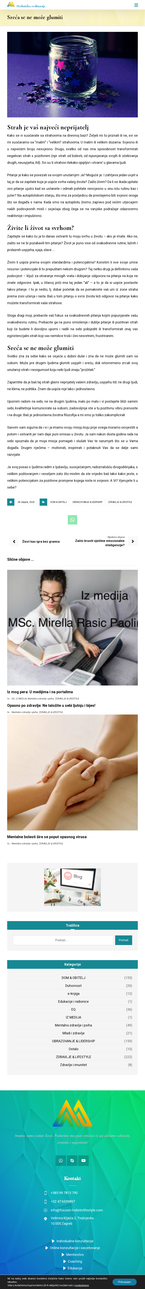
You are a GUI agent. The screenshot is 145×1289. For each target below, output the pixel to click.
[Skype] (72, 1160)
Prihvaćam (124, 1282)
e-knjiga (73, 994)
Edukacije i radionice (73, 1001)
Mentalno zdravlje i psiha (41, 698)
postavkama (82, 1285)
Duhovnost (73, 986)
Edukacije (75, 1268)
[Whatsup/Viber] (61, 1160)
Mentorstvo (75, 1255)
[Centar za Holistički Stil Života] (11, 4)
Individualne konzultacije (74, 1241)
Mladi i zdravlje (73, 1033)
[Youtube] (83, 1160)
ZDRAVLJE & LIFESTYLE (120, 502)
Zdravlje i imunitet (73, 1065)
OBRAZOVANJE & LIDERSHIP (87, 502)
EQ (13, 698)
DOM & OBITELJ (58, 502)
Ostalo (73, 1049)
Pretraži (123, 940)
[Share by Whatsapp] (72, 520)
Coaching (75, 1261)
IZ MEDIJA (21, 698)
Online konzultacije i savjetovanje (75, 1248)
